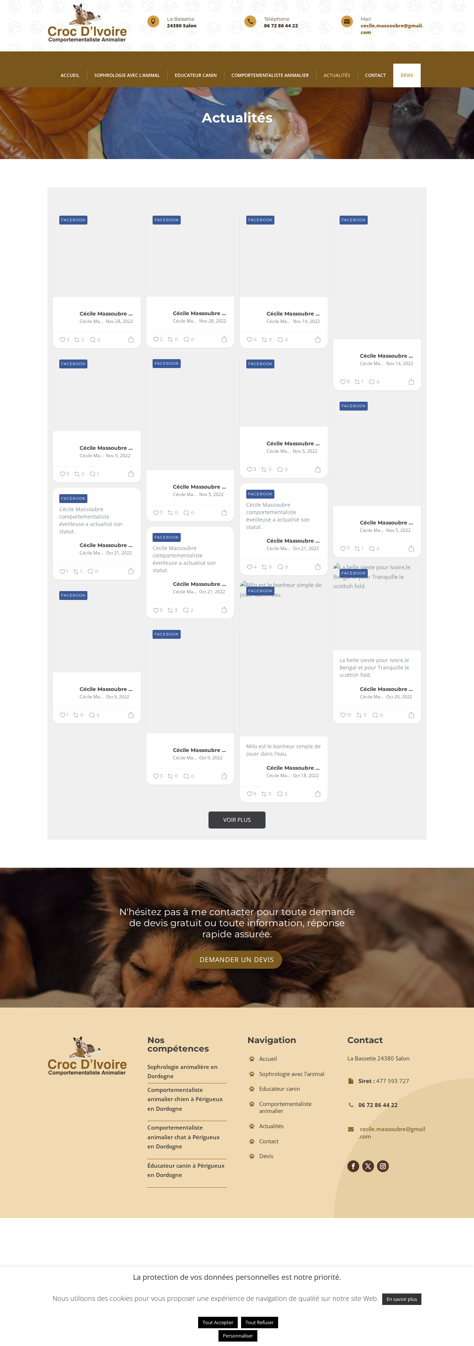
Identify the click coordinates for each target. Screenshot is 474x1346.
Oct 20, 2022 (399, 697)
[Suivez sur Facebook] (353, 1166)
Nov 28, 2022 (119, 321)
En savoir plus (402, 1299)
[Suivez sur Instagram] (383, 1166)
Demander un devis (237, 959)
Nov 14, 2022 (306, 321)
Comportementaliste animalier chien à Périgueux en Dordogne (185, 1099)
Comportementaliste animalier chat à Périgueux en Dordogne (183, 1137)
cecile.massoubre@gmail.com (391, 1132)
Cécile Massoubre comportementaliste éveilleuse (107, 313)
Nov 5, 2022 (211, 494)
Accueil (70, 75)
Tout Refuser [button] (260, 1322)
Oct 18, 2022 (306, 776)
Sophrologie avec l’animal (127, 75)
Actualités (337, 75)
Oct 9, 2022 (117, 697)
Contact (375, 75)
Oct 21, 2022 (306, 548)
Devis (407, 75)
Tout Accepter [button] (218, 1322)
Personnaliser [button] (238, 1335)
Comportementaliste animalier (270, 75)
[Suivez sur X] (368, 1166)
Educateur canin (196, 75)
